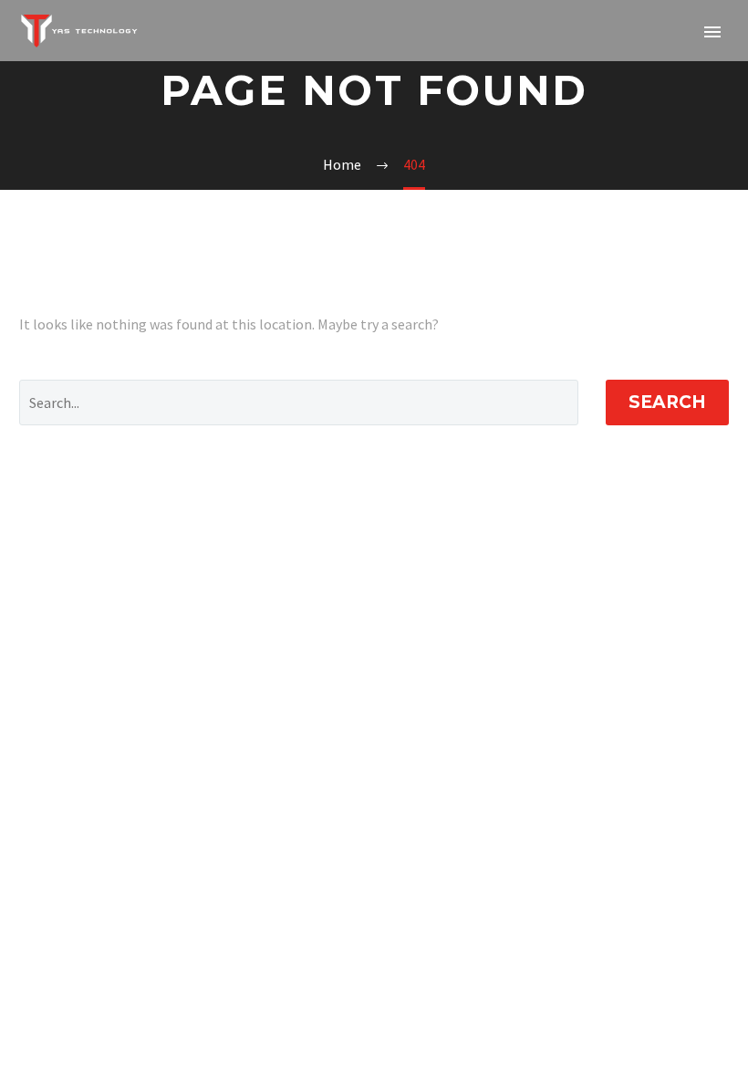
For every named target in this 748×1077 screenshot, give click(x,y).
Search (667, 402)
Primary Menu (712, 32)
